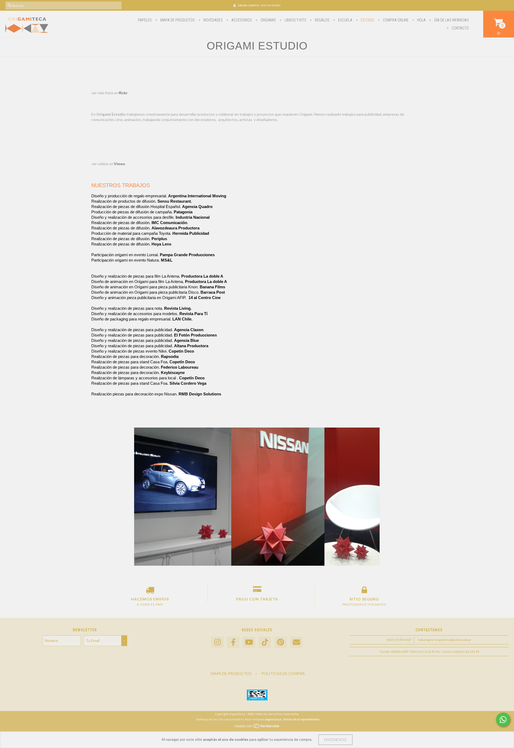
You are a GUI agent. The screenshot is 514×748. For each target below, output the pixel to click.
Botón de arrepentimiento (302, 719)
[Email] (296, 642)
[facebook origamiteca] (233, 642)
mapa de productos (177, 20)
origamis (268, 20)
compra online (395, 20)
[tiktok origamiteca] (265, 642)
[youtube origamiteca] (249, 642)
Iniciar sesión (271, 5)
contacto (460, 28)
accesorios (241, 20)
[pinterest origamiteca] (280, 642)
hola (421, 20)
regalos (322, 20)
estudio (367, 20)
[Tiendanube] (257, 727)
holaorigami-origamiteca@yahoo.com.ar (444, 639)
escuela (344, 20)
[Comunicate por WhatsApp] (503, 720)
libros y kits (295, 20)
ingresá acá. (273, 719)
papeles (145, 20)
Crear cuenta (248, 5)
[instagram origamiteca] (217, 642)
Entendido (335, 739)
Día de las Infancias (451, 20)
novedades (213, 20)
